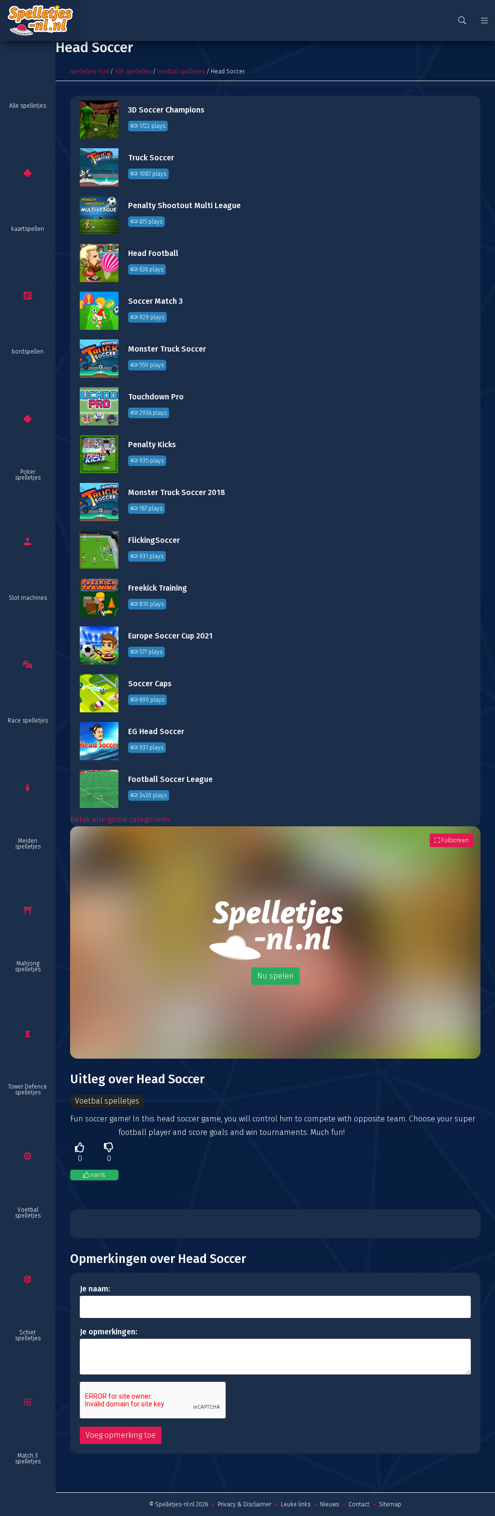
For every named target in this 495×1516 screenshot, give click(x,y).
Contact (359, 1504)
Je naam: (95, 1288)
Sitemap (390, 1504)
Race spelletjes (28, 720)
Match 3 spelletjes (28, 1458)
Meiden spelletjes (28, 843)
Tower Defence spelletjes (27, 1089)
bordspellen (28, 351)
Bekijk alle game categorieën (120, 819)
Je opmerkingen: (108, 1331)
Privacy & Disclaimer (244, 1504)
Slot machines (28, 598)
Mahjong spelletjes (28, 966)
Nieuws (329, 1504)
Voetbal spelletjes (28, 1212)
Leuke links (295, 1504)
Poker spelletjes (28, 474)
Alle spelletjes (27, 105)
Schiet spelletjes (28, 1335)
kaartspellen (27, 229)
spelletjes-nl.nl (89, 71)
